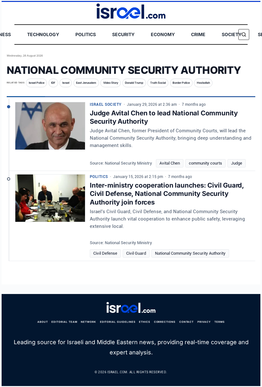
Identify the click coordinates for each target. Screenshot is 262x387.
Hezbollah (203, 82)
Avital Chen (169, 163)
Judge (236, 163)
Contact (186, 321)
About (42, 321)
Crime (198, 34)
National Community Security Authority (190, 253)
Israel (65, 82)
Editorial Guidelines (117, 321)
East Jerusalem (86, 82)
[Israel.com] (131, 307)
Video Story (110, 82)
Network (88, 321)
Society (232, 34)
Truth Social (158, 82)
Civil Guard (136, 253)
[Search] (243, 34)
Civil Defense (105, 253)
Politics (85, 34)
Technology (43, 34)
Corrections (165, 321)
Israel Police (36, 82)
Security (123, 34)
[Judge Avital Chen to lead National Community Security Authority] (50, 128)
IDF (53, 82)
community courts (205, 163)
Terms (219, 321)
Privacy (204, 321)
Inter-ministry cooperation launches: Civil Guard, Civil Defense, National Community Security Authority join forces (167, 193)
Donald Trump (134, 82)
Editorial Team (64, 321)
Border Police (181, 82)
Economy (163, 34)
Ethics (144, 321)
